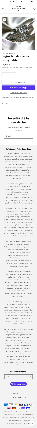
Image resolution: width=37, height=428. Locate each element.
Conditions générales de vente (14, 423)
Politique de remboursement (25, 414)
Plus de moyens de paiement (18, 92)
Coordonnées (26, 420)
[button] (2, 8)
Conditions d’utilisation (27, 417)
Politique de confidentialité (12, 417)
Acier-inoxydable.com (14, 412)
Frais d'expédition (13, 67)
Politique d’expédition (15, 420)
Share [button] (6, 104)
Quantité (4, 71)
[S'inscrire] (30, 136)
